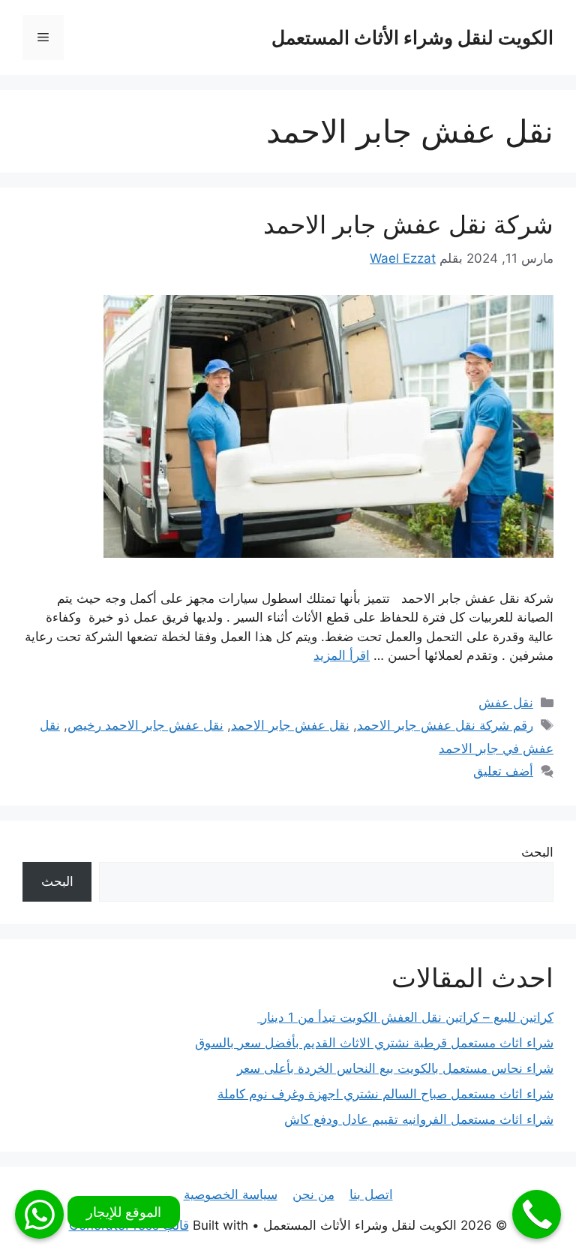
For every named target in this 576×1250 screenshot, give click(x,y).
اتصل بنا (371, 1194)
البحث (537, 852)
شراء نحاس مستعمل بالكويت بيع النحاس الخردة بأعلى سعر (395, 1068)
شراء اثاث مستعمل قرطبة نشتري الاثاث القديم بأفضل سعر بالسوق (374, 1042)
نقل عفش (505, 702)
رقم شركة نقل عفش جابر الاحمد (445, 725)
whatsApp (39, 1214)
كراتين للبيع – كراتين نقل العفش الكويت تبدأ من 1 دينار (405, 1017)
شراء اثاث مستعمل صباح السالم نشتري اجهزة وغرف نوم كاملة (386, 1093)
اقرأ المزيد (342, 655)
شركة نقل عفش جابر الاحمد (408, 224)
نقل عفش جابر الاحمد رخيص (146, 725)
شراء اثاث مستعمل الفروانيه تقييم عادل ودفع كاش (419, 1119)
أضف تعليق (503, 771)
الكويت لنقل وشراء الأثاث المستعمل (413, 37)
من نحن (313, 1194)
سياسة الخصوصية (231, 1194)
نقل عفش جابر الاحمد (290, 725)
